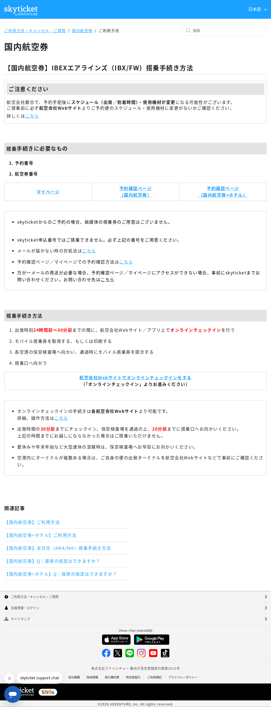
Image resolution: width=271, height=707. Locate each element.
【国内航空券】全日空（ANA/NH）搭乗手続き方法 (57, 548)
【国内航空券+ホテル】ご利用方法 (40, 535)
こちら (32, 116)
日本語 (255, 9)
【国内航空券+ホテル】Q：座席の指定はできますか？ (60, 574)
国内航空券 (82, 30)
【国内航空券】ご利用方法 (32, 522)
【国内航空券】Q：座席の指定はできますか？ (52, 561)
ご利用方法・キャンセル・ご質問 (35, 30)
